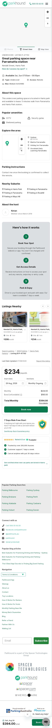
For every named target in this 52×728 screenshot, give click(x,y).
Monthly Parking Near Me (12, 608)
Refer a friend (7, 620)
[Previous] (43, 306)
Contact (5, 592)
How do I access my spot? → (14, 69)
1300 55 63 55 (37, 4)
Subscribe (41, 640)
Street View (27, 49)
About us (5, 588)
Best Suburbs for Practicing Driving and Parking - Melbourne (21, 558)
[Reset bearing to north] (48, 24)
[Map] (14, 147)
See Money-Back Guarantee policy (17, 431)
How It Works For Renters (12, 600)
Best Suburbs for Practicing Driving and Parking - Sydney (24, 553)
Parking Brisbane (9, 497)
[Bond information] (21, 395)
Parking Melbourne (10, 490)
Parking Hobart (8, 510)
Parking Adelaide (9, 503)
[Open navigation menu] (46, 4)
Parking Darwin (33, 510)
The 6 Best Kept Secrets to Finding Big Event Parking (23, 564)
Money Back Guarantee (11, 612)
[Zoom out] (48, 18)
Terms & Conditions (10, 574)
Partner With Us (8, 624)
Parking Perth (32, 497)
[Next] (48, 306)
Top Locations (7, 596)
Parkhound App (8, 580)
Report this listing (43, 361)
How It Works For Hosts (11, 604)
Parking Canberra (34, 503)
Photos (10, 49)
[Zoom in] (48, 12)
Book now (40, 722)
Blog (3, 616)
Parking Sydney (33, 490)
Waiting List (6, 628)
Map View (45, 49)
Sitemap (5, 584)
